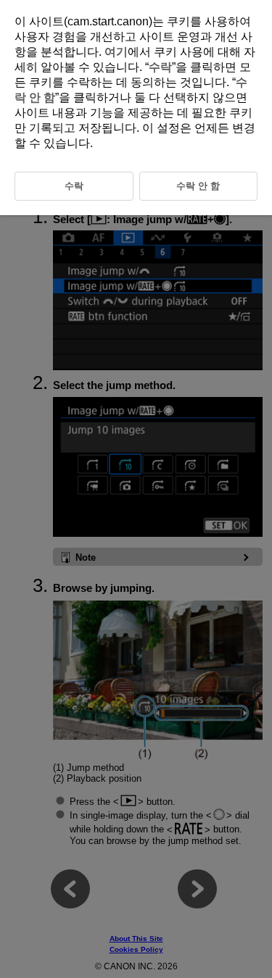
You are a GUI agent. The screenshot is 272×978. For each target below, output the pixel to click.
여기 (116, 52)
